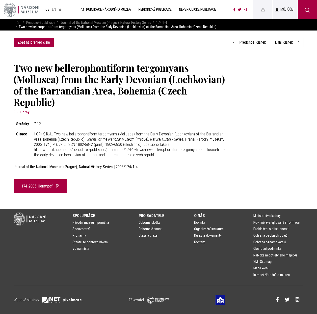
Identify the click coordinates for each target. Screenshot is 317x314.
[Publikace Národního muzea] (21, 9)
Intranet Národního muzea (271, 275)
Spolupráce (84, 215)
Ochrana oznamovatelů (269, 242)
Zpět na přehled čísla (34, 42)
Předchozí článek (252, 42)
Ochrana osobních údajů (270, 235)
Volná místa (81, 249)
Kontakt (199, 242)
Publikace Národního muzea (108, 9)
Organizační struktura (209, 229)
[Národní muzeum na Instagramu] (245, 9)
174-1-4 (161, 23)
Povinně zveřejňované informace (276, 222)
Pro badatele (151, 215)
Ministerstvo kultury (267, 216)
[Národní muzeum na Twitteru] (239, 9)
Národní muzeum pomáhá (91, 222)
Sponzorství (81, 229)
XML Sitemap (262, 262)
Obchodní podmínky (267, 249)
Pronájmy (79, 235)
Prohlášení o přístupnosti (271, 229)
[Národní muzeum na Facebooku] (234, 9)
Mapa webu (261, 268)
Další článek (284, 42)
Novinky (199, 222)
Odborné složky (149, 222)
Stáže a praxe (148, 235)
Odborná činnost (150, 229)
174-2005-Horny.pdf (37, 186)
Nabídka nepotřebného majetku (275, 255)
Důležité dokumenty (208, 235)
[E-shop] (262, 9)
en (54, 9)
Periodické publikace (40, 23)
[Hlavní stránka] (17, 23)
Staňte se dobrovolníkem (90, 242)
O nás (199, 215)
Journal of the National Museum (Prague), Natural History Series (105, 23)
